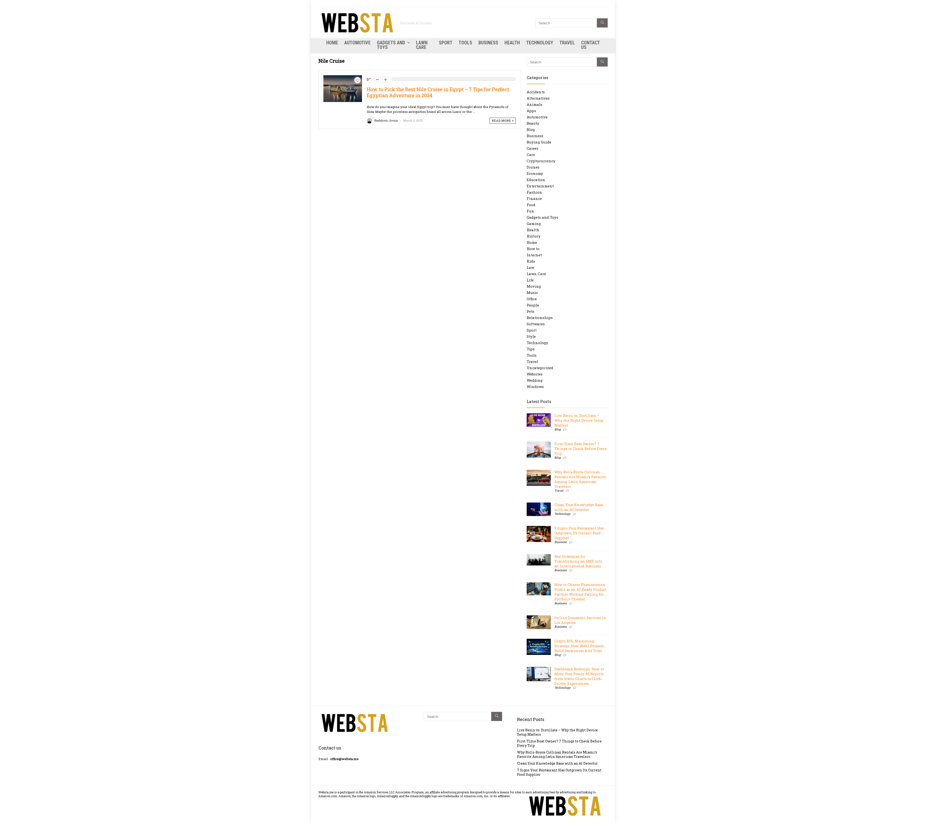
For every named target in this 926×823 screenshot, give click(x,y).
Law (530, 267)
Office (532, 298)
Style (531, 336)
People (533, 305)
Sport (445, 43)
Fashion (534, 192)
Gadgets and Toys (391, 45)
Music (532, 292)
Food (531, 204)
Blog (531, 129)
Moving (534, 286)
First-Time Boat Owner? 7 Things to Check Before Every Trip (580, 449)
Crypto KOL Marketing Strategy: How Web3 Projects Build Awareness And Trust (579, 646)
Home (332, 43)
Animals (534, 104)
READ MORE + (503, 120)
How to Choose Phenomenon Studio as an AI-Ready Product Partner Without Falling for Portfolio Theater (580, 591)
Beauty (533, 123)
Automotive (357, 43)
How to (533, 248)
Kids (531, 261)
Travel (567, 43)
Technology (539, 43)
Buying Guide (539, 142)
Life (530, 280)
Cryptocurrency (541, 160)
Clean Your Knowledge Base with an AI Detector (578, 507)
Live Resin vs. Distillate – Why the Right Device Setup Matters (578, 420)
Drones (533, 167)
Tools (465, 43)
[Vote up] (385, 79)
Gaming (534, 223)
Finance (534, 198)
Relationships (540, 317)
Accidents (536, 91)
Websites (535, 374)
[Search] (602, 22)
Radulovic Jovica (385, 120)
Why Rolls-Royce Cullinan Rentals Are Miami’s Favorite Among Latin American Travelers (580, 479)
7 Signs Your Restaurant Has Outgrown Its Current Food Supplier (579, 533)
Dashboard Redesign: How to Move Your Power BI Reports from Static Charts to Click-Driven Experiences (579, 676)
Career (532, 148)
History (533, 236)
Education (536, 179)
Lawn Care (422, 45)
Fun (530, 211)
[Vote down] (377, 79)
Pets (530, 311)
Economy (535, 173)
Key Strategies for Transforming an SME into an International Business (578, 561)
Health (512, 43)
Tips (531, 349)
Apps (531, 110)
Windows (535, 386)
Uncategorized (540, 367)
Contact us (590, 45)
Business (488, 43)
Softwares (536, 323)
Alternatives (538, 98)
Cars (531, 154)
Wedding (535, 380)
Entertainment (540, 186)
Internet (534, 254)
